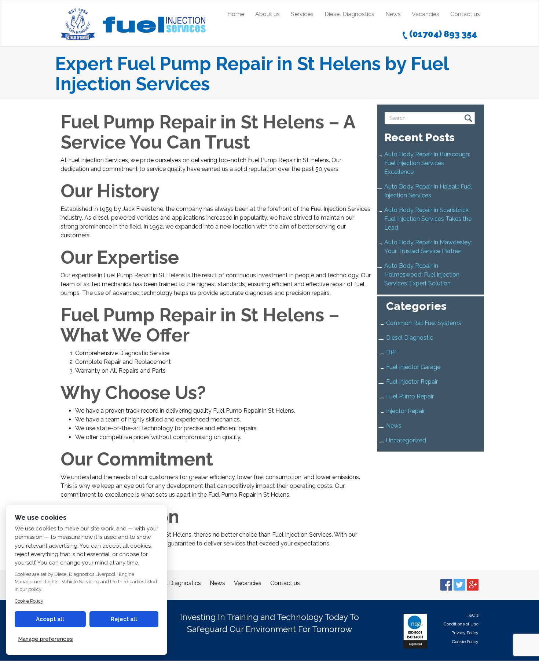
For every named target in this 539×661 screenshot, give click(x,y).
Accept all (50, 619)
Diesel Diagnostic (409, 337)
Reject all (124, 619)
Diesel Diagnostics (349, 14)
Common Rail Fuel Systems (423, 322)
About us (267, 14)
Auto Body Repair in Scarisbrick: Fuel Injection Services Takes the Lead (428, 219)
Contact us (465, 14)
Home (235, 14)
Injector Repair (405, 411)
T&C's (472, 615)
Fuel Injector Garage (413, 367)
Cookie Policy (465, 641)
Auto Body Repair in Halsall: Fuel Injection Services (428, 191)
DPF (392, 352)
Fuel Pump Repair (410, 396)
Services (302, 14)
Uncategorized (406, 440)
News (393, 14)
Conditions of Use (461, 624)
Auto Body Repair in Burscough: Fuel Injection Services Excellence (427, 163)
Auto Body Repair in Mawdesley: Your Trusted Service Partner (428, 247)
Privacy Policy (464, 632)
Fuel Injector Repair (412, 381)
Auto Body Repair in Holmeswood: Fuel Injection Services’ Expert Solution (421, 274)
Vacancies (425, 14)
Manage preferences (45, 639)
